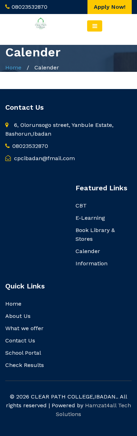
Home (13, 67)
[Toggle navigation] (94, 26)
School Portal (23, 352)
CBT (81, 205)
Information (91, 263)
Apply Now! (109, 7)
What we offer (24, 328)
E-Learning (90, 217)
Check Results (24, 365)
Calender (88, 251)
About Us (18, 316)
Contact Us (20, 340)
